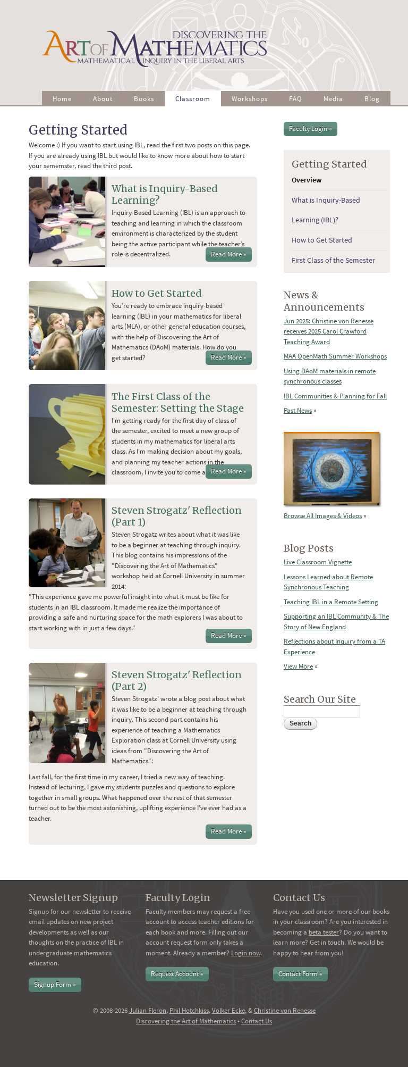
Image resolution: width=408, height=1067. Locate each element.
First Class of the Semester (333, 260)
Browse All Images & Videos (323, 515)
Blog (372, 98)
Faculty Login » (310, 128)
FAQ (295, 98)
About (103, 98)
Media (333, 98)
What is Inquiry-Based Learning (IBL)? (326, 209)
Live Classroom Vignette (318, 561)
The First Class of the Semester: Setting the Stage (178, 402)
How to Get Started (157, 293)
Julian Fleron (147, 1010)
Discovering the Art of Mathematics (186, 1021)
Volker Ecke (228, 1010)
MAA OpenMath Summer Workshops (335, 356)
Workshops (250, 98)
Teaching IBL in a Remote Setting (331, 601)
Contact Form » (300, 973)
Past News (298, 410)
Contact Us (256, 1021)
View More (298, 666)
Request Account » (177, 973)
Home (62, 98)
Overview (306, 180)
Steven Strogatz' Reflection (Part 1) (177, 516)
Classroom (192, 98)
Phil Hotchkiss (189, 1010)
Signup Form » (55, 984)
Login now (245, 952)
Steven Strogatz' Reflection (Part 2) (177, 681)
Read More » (228, 254)
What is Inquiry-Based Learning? (165, 194)
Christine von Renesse (285, 1010)
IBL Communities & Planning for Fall (335, 396)
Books (144, 98)
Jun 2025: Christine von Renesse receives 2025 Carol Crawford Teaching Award (328, 331)
